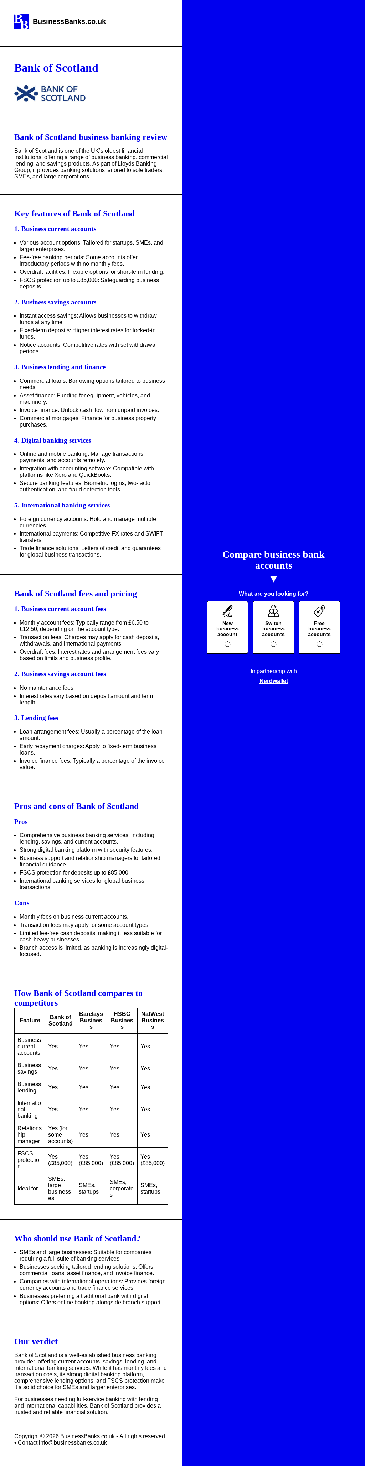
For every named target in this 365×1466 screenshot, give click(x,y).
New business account (227, 628)
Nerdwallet (273, 681)
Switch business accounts (273, 628)
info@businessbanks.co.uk (73, 1443)
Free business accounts (319, 628)
